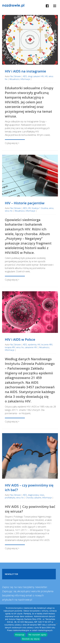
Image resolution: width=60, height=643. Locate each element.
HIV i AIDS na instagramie (25, 71)
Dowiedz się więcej (30, 639)
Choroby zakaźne (33, 497)
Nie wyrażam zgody (37, 635)
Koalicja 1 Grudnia (40, 208)
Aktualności (14, 79)
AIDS (25, 76)
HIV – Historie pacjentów (25, 203)
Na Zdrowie (15, 76)
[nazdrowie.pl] (13, 5)
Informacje (25, 79)
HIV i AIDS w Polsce (20, 339)
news (42, 495)
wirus (51, 208)
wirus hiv (8, 210)
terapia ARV (10, 347)
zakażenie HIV (31, 347)
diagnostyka (33, 495)
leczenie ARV (46, 344)
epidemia (32, 344)
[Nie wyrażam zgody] (56, 623)
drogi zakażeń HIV (36, 76)
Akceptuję (19, 635)
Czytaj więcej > (12, 143)
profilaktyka (10, 497)
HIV (46, 76)
